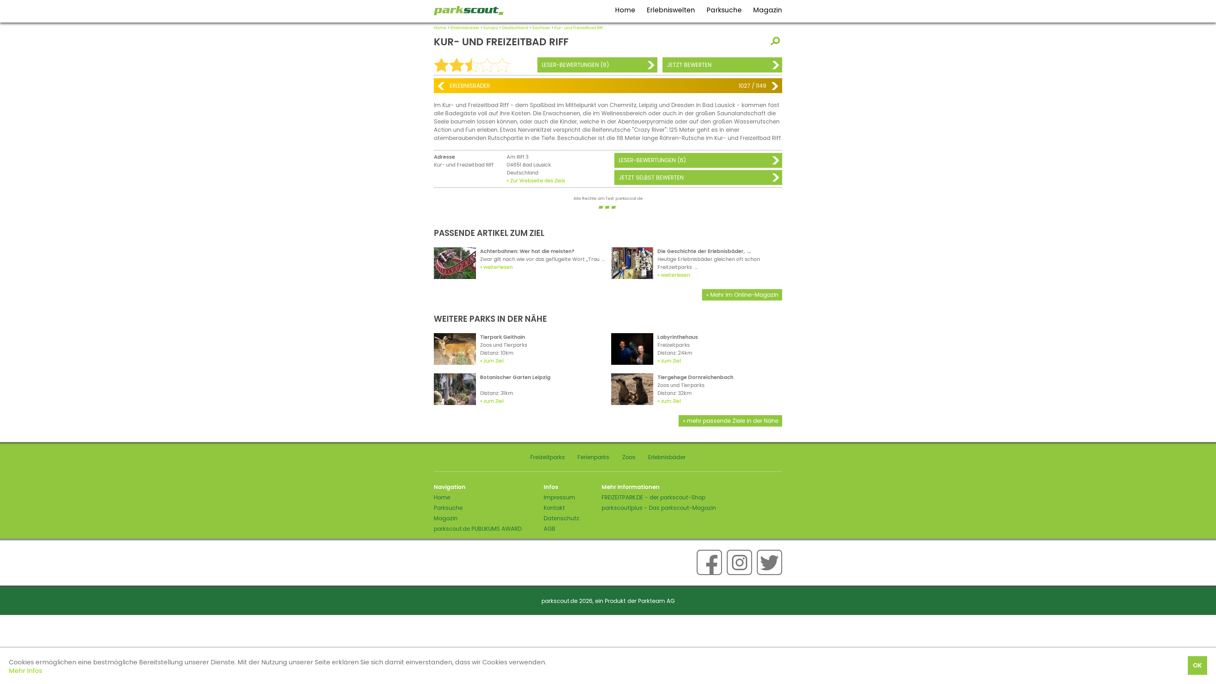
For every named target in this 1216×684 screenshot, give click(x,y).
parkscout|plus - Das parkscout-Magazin (659, 508)
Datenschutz (561, 518)
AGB (549, 529)
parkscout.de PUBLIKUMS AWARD (478, 529)
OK (1197, 665)
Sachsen (541, 27)
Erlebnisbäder (465, 27)
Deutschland (515, 27)
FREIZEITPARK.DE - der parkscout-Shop (653, 497)
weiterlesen (498, 267)
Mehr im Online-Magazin (744, 295)
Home (625, 10)
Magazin (767, 10)
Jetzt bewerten (689, 65)
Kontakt (554, 508)
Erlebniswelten (671, 10)
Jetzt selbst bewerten (651, 177)
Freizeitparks (547, 457)
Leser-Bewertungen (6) (575, 65)
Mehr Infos (25, 670)
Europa (491, 27)
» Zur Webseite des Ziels (536, 180)
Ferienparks (593, 457)
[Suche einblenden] (776, 41)
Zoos (629, 457)
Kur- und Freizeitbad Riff (578, 27)
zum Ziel (494, 360)
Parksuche (724, 10)
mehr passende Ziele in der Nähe (732, 421)
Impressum (559, 497)
